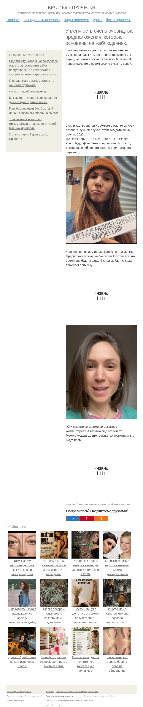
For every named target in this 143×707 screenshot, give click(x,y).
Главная (13, 19)
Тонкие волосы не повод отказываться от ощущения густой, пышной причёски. (33, 124)
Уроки (98, 19)
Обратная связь (91, 691)
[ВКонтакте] (73, 518)
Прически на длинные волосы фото (93, 504)
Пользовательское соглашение (70, 691)
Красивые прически (71, 7)
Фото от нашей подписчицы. (28, 91)
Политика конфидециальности (59, 696)
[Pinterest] (87, 518)
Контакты (50, 691)
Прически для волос (121, 504)
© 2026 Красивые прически (19, 691)
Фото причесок (118, 19)
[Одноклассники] (101, 518)
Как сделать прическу (42, 19)
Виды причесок (77, 19)
